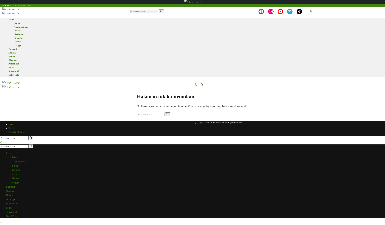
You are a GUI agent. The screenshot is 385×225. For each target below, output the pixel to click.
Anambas (18, 38)
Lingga (17, 45)
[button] (311, 11)
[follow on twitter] (290, 11)
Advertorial (13, 71)
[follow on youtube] (280, 11)
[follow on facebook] (261, 11)
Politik (11, 67)
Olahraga (12, 60)
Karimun (18, 34)
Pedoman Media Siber (17, 132)
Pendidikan (13, 64)
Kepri (11, 19)
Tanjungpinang (21, 27)
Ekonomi (12, 49)
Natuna (17, 42)
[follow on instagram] (271, 11)
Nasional (12, 53)
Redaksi (11, 124)
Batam (17, 23)
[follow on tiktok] (299, 11)
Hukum (11, 56)
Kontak (11, 128)
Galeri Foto (13, 75)
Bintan (17, 31)
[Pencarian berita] (161, 11)
